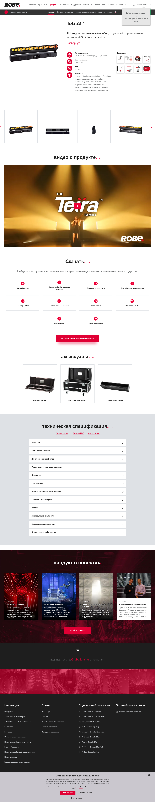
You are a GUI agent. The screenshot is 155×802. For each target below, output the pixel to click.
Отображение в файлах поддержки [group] (77, 339)
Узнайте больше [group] (77, 630)
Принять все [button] (68, 793)
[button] (77, 798)
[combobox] (149, 775)
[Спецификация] (116, 12)
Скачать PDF (78, 433)
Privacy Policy (79, 788)
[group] (151, 127)
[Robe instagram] (77, 651)
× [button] (152, 775)
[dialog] (77, 787)
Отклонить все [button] (86, 793)
